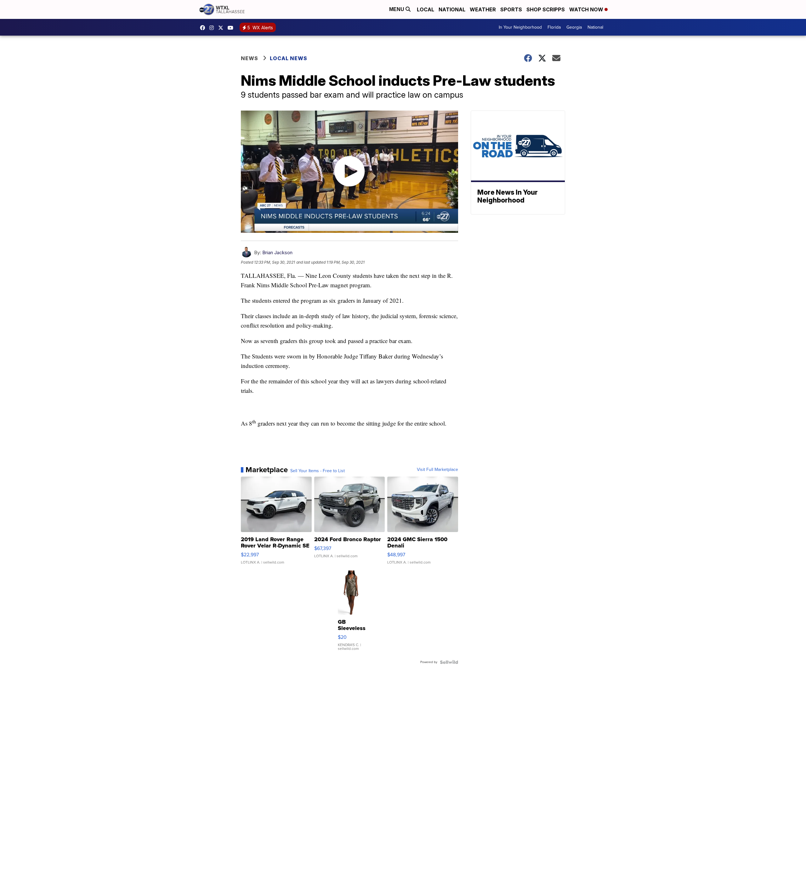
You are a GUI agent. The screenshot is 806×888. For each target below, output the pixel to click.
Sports (511, 9)
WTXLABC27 (204, 27)
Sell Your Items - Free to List (317, 471)
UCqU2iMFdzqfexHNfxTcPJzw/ (232, 27)
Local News (288, 58)
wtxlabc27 (213, 27)
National (452, 9)
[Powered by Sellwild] (449, 662)
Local (425, 9)
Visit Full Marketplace (437, 469)
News (249, 58)
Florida (554, 27)
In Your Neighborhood (520, 27)
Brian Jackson (277, 252)
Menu (397, 9)
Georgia (574, 27)
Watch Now (586, 9)
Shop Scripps (545, 9)
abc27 (222, 27)
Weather (483, 9)
